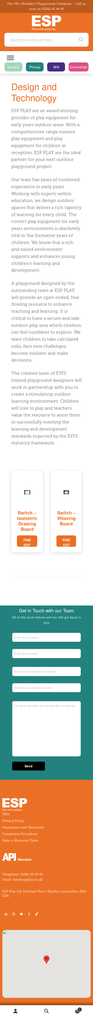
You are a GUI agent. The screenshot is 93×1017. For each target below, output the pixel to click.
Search (46, 1011)
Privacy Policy (13, 820)
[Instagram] (14, 914)
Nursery (13, 67)
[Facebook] (29, 914)
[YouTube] (21, 914)
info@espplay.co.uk (27, 879)
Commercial (78, 67)
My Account (15, 1011)
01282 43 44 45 (53, 9)
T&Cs (6, 814)
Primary (34, 67)
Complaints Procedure (19, 834)
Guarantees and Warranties (23, 827)
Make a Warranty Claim (20, 840)
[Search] (80, 40)
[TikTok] (37, 914)
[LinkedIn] (6, 914)
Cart (71, 1008)
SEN (56, 67)
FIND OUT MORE (27, 542)
